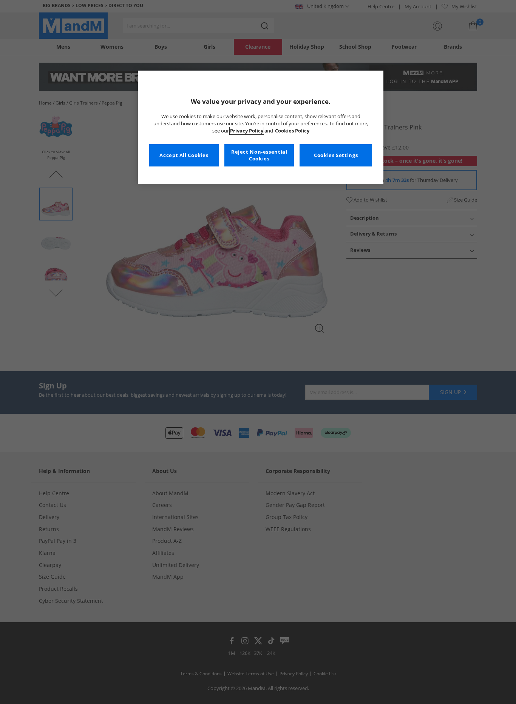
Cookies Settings (336, 155)
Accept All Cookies (183, 155)
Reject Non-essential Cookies (259, 155)
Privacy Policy (246, 131)
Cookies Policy (292, 131)
